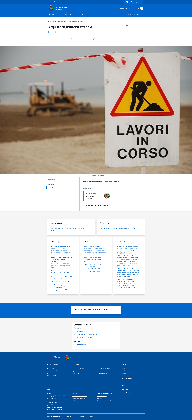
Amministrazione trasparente (104, 393)
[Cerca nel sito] (141, 8)
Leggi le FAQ (75, 393)
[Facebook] (125, 8)
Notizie (60, 21)
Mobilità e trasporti (77, 373)
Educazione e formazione (103, 368)
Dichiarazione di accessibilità (104, 401)
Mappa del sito (69, 416)
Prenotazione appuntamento (79, 396)
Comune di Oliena (91, 193)
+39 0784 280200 (57, 402)
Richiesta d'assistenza (77, 401)
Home (49, 21)
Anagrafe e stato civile (78, 368)
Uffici (48, 373)
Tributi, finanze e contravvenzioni (105, 371)
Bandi (64, 21)
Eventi (123, 385)
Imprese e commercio (77, 371)
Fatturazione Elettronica (53, 416)
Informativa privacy (102, 396)
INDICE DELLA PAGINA (53, 179)
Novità (54, 21)
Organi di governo (51, 368)
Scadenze (124, 373)
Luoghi (123, 383)
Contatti (82, 416)
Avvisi (123, 371)
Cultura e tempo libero (102, 373)
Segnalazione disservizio (78, 398)
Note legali (99, 398)
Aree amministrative (52, 371)
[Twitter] (128, 8)
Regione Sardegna (53, 2)
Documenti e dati (51, 376)
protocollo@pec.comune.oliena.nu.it (56, 409)
